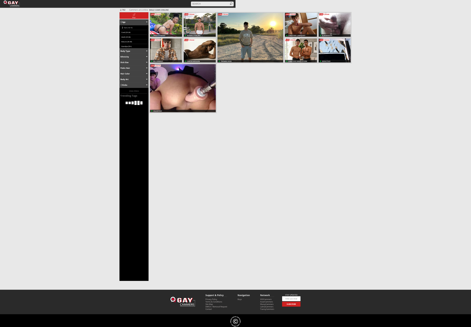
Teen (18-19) (128, 28)
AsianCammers (266, 301)
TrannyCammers (267, 309)
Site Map (209, 304)
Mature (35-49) (126, 42)
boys (240, 299)
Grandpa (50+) (126, 46)
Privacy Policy (211, 299)
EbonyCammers (267, 304)
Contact (208, 309)
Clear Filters (134, 91)
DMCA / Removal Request (216, 306)
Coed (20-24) (125, 32)
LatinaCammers (266, 306)
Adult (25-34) (126, 37)
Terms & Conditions (213, 301)
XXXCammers (266, 299)
